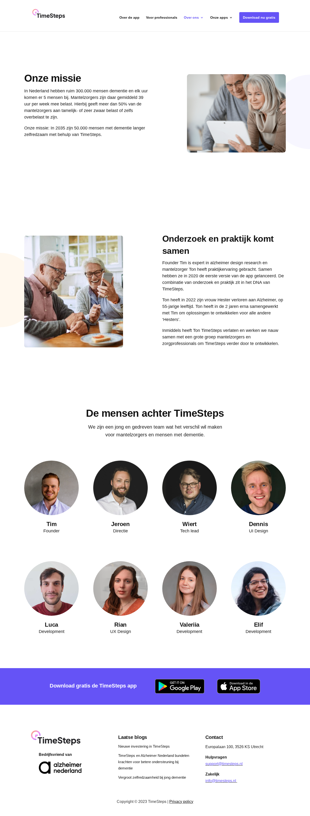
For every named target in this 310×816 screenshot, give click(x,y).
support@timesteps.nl (224, 764)
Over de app (129, 17)
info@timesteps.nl (220, 781)
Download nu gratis (259, 17)
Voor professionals (161, 17)
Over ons (191, 17)
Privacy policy (181, 802)
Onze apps (219, 17)
